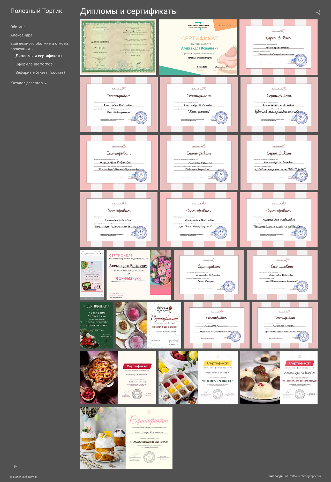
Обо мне (18, 27)
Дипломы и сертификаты (39, 56)
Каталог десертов (26, 83)
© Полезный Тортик (23, 477)
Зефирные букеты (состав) (40, 72)
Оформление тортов (34, 64)
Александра (21, 35)
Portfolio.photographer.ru (305, 476)
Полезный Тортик (36, 10)
